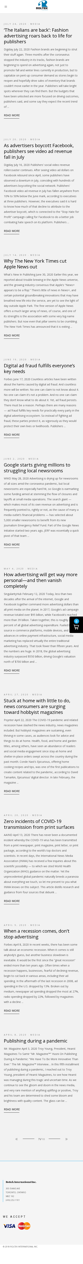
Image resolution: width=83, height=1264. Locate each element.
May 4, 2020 (14, 568)
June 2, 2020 (14, 458)
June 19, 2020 (15, 359)
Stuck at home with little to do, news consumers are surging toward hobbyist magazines (37, 706)
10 (43, 1139)
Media (35, 23)
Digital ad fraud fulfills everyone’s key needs (39, 368)
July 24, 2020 (15, 23)
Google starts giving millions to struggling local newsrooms (37, 467)
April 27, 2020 (16, 694)
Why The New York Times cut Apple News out (35, 264)
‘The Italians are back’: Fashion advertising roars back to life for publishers (38, 36)
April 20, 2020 (16, 815)
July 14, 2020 (15, 255)
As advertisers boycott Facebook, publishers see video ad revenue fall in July (39, 151)
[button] (76, 625)
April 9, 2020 (15, 925)
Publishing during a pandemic (35, 1040)
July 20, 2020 (15, 139)
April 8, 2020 (15, 1034)
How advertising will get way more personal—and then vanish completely (40, 580)
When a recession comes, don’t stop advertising (36, 934)
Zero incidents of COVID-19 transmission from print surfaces (39, 824)
